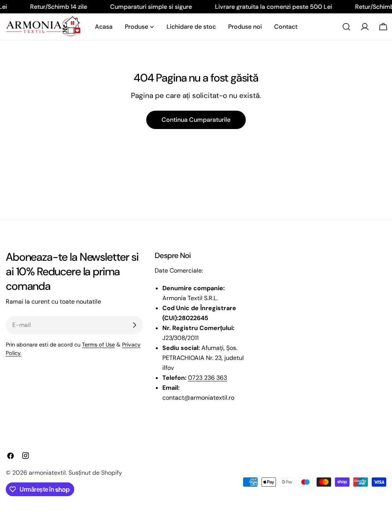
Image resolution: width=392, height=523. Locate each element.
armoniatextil (47, 473)
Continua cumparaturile (196, 120)
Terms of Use (98, 344)
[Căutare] (346, 26)
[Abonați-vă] (134, 325)
